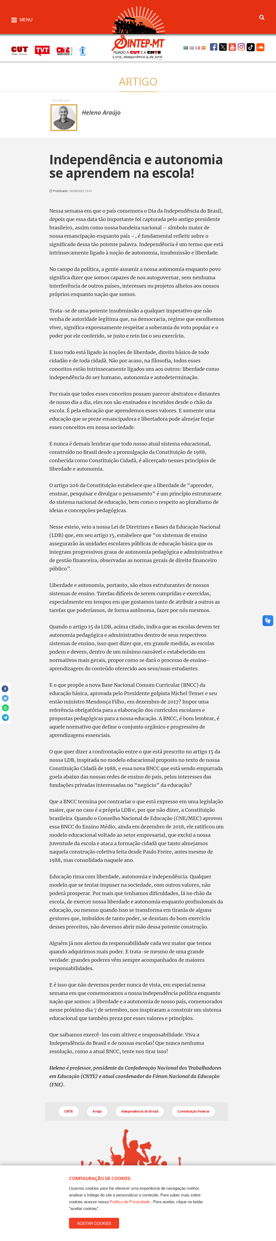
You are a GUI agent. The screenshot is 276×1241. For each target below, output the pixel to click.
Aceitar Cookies (94, 1223)
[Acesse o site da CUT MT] (22, 50)
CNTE (68, 1111)
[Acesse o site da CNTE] (67, 50)
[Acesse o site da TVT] (45, 50)
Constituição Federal (193, 1111)
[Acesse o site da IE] (85, 50)
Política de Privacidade (130, 1201)
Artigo (97, 1111)
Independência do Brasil (139, 1111)
